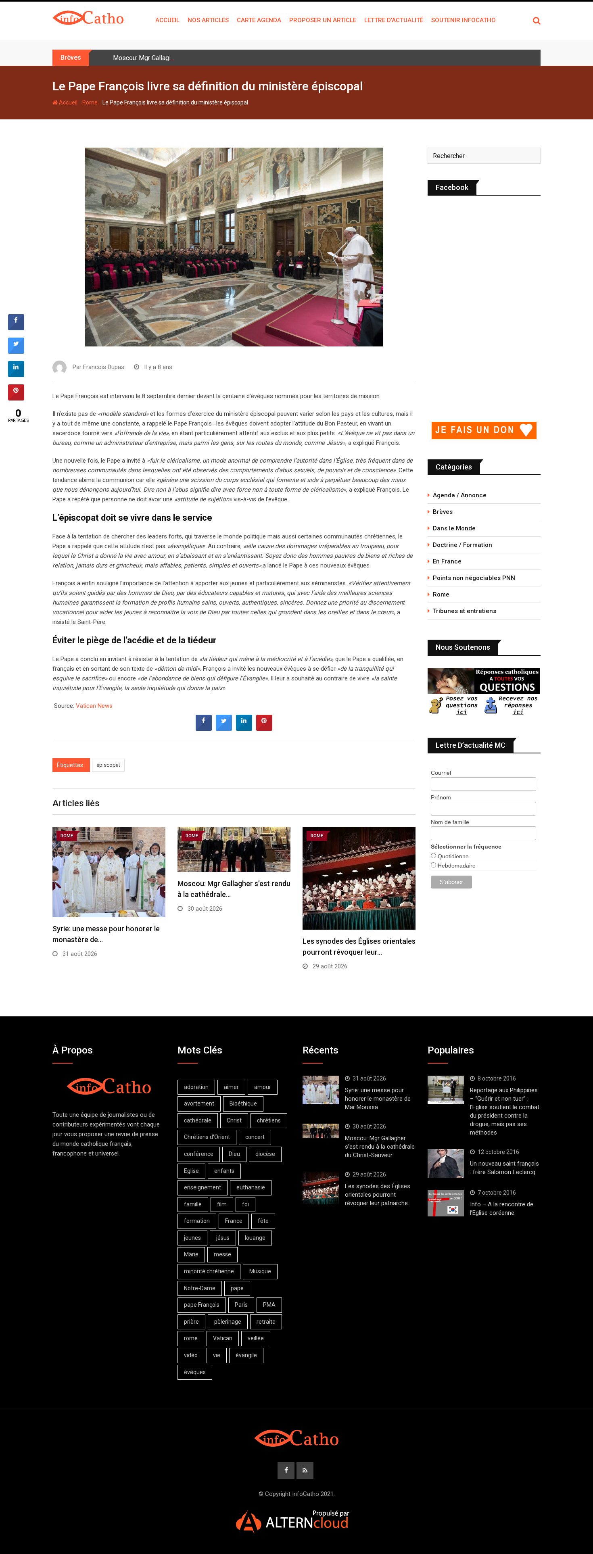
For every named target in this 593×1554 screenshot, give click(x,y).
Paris (241, 1305)
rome (191, 1338)
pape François (201, 1305)
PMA (269, 1305)
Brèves (443, 511)
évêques (195, 1372)
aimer (231, 1087)
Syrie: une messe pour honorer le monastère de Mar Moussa (378, 1099)
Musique (260, 1271)
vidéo (191, 1355)
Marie (191, 1254)
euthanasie (250, 1187)
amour (262, 1087)
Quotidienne (452, 856)
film (222, 1204)
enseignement (202, 1187)
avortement (199, 1103)
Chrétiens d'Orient (207, 1137)
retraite (266, 1321)
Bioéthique (243, 1103)
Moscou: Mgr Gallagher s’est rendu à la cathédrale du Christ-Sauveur (209, 58)
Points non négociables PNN (474, 578)
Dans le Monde (454, 528)
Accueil (167, 20)
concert (255, 1137)
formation (197, 1221)
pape (237, 1288)
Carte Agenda (259, 20)
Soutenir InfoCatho (463, 20)
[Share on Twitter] (224, 728)
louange (255, 1238)
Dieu (234, 1154)
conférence (198, 1154)
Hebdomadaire (456, 865)
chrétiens (269, 1120)
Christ (234, 1120)
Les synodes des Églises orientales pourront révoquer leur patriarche (377, 1195)
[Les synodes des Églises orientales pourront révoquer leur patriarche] (321, 1188)
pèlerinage (227, 1321)
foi (245, 1204)
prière (191, 1321)
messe (222, 1254)
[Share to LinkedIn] (244, 728)
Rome (90, 102)
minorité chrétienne (209, 1271)
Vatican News (94, 705)
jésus (223, 1238)
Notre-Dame (199, 1288)
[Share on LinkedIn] (16, 375)
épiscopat (108, 765)
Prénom (441, 797)
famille (193, 1204)
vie (216, 1355)
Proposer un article (322, 20)
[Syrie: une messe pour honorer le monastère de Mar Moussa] (321, 1090)
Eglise (191, 1171)
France (233, 1221)
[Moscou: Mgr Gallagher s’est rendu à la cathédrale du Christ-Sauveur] (321, 1131)
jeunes (192, 1238)
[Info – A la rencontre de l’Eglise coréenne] (446, 1203)
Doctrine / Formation (462, 545)
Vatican (222, 1338)
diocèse (265, 1154)
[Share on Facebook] (204, 728)
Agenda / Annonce (460, 495)
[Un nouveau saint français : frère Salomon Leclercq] (446, 1163)
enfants (224, 1171)
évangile (246, 1355)
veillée (256, 1338)
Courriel (441, 773)
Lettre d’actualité (393, 20)
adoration (196, 1087)
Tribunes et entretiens (464, 611)
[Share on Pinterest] (264, 728)
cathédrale (197, 1120)
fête (263, 1221)
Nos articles (208, 20)
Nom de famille (450, 822)
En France (447, 561)
